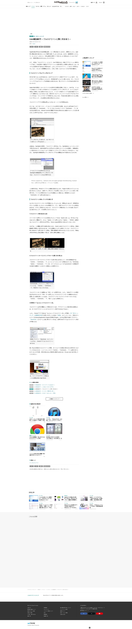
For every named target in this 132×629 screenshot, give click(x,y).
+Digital (38, 589)
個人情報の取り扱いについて (65, 607)
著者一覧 (29, 616)
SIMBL (59, 315)
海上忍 (34, 43)
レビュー (74, 6)
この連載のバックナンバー (54, 398)
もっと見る (84, 97)
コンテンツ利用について (48, 611)
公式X (71, 6)
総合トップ (28, 6)
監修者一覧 (46, 616)
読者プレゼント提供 (31, 611)
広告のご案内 (30, 612)
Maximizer (33, 319)
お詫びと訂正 (62, 614)
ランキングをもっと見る (87, 93)
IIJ (60, 6)
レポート (78, 6)
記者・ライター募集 (64, 612)
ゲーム (44, 6)
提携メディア (62, 611)
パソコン (33, 6)
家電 (41, 6)
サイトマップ (46, 609)
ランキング (67, 6)
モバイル (37, 6)
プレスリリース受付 (64, 609)
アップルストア (33, 462)
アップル (48, 589)
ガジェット (49, 6)
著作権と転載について (32, 609)
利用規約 (45, 607)
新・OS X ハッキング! (39, 36)
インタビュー (83, 6)
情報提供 (45, 614)
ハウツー (87, 6)
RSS (45, 612)
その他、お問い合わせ (32, 614)
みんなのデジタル (55, 6)
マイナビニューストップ (32, 589)
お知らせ (29, 607)
